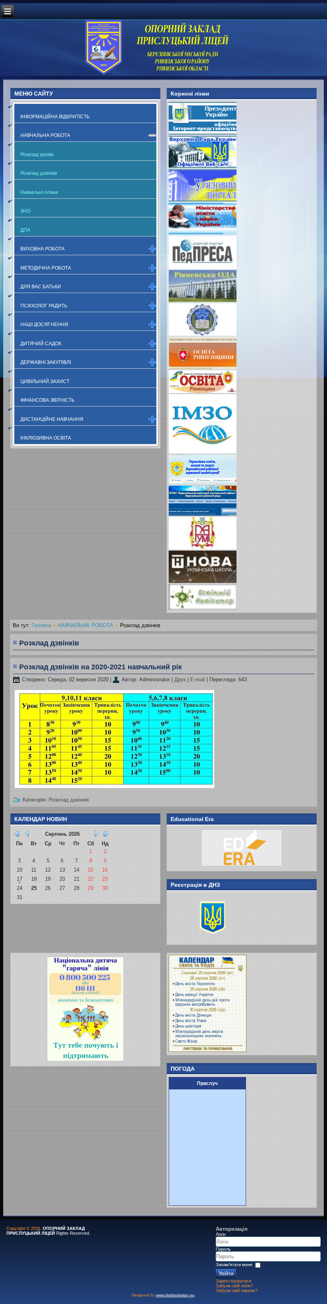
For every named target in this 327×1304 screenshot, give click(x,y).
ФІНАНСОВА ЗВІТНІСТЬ (47, 400)
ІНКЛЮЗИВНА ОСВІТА (45, 438)
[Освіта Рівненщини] (202, 391)
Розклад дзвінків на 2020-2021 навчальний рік (100, 667)
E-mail (198, 679)
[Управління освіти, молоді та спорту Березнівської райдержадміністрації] (202, 483)
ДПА (25, 230)
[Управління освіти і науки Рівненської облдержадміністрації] (202, 367)
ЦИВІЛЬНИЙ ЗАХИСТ (44, 381)
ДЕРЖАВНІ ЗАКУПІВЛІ (45, 362)
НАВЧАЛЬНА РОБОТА (45, 135)
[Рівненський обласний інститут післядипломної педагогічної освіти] (202, 334)
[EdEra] (242, 864)
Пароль (223, 1249)
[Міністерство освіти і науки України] (202, 233)
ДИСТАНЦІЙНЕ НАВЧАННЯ (51, 419)
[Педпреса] (202, 267)
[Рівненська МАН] (202, 548)
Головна (41, 625)
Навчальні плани (39, 192)
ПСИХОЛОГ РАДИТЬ (43, 306)
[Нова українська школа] (202, 581)
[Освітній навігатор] (202, 608)
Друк (180, 679)
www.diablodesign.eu (175, 1295)
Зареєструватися (233, 1281)
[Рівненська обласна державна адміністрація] (202, 300)
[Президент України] (202, 133)
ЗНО (25, 211)
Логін (221, 1234)
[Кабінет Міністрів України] (202, 200)
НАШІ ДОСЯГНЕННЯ (44, 324)
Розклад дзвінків (38, 173)
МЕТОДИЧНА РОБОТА (45, 268)
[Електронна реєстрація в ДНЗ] (205, 937)
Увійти (226, 1274)
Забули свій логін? (234, 1285)
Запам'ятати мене (234, 1265)
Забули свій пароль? (237, 1290)
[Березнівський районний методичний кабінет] (202, 514)
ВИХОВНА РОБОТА (42, 249)
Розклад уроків (36, 154)
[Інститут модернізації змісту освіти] (202, 452)
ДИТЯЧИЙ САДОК (40, 343)
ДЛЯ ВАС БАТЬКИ (40, 286)
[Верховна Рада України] (202, 166)
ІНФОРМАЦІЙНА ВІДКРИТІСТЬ (55, 116)
